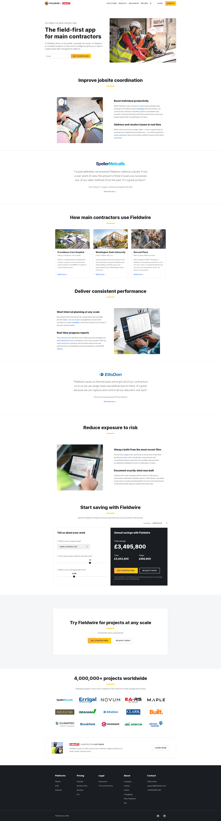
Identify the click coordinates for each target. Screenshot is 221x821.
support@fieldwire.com (156, 786)
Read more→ (63, 274)
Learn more (161, 748)
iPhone (58, 781)
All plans (80, 781)
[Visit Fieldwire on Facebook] (156, 816)
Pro (78, 794)
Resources (134, 3)
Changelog (128, 794)
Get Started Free (81, 56)
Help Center (152, 781)
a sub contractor (120, 135)
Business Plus (82, 786)
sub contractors (63, 340)
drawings (140, 108)
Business (80, 790)
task (141, 129)
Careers (127, 786)
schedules (76, 322)
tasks (65, 319)
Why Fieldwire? (130, 798)
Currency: (147, 523)
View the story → (110, 191)
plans (127, 454)
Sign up (170, 3)
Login (160, 3)
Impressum (103, 781)
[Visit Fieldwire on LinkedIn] (162, 816)
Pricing (144, 3)
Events (126, 790)
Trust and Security (106, 786)
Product (123, 3)
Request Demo (149, 570)
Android (58, 790)
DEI (125, 803)
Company (127, 781)
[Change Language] (151, 3)
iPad (57, 786)
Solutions (112, 3)
